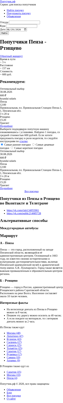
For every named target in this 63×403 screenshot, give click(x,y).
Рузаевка (14, 354)
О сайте (11, 398)
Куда (2, 25)
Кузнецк (14, 339)
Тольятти (14, 348)
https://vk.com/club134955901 (23, 210)
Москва (13, 333)
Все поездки (32, 191)
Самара (13, 357)
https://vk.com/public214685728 (24, 213)
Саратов (14, 351)
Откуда (4, 22)
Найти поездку (15, 10)
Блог (9, 392)
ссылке (23, 141)
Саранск (14, 345)
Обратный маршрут (11, 56)
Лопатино (15, 336)
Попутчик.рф (7, 1)
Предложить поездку (19, 13)
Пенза (12, 378)
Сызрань (14, 342)
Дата (2, 29)
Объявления (14, 16)
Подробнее (6, 126)
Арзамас (13, 360)
